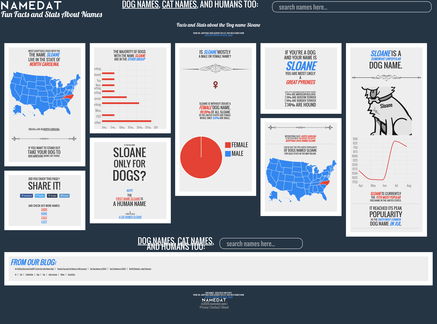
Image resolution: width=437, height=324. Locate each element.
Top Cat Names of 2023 (118, 268)
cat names (195, 240)
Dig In (230, 35)
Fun (44, 274)
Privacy (204, 307)
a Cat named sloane (130, 217)
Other (62, 274)
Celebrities (29, 274)
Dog (38, 274)
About (225, 307)
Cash (44, 209)
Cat (21, 274)
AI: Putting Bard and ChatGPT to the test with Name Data (34, 268)
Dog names (156, 240)
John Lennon (53, 274)
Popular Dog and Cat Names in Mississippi (72, 268)
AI (15, 274)
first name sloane (128, 198)
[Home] (214, 300)
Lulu (44, 217)
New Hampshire (35, 156)
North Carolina (51, 129)
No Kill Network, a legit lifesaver (140, 268)
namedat (215, 303)
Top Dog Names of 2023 (98, 268)
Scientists (71, 274)
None (44, 213)
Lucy (44, 222)
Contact (215, 307)
